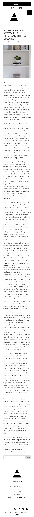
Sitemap (17, 514)
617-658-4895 (16, 8)
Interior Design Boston (16, 42)
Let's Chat (17, 4)
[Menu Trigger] (29, 12)
